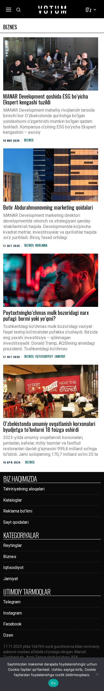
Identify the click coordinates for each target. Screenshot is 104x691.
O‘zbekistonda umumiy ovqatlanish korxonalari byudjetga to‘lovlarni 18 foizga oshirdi (49, 426)
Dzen (8, 635)
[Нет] (97, 674)
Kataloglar (12, 500)
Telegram (12, 601)
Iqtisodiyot (44, 356)
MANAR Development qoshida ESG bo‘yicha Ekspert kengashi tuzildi (45, 99)
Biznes (29, 140)
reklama (41, 245)
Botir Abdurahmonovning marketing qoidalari (48, 207)
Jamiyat (59, 356)
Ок (53, 683)
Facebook (12, 624)
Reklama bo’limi (17, 511)
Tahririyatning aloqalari (24, 488)
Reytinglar (12, 545)
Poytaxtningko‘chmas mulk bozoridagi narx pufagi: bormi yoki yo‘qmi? (46, 315)
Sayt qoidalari (16, 522)
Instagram (12, 613)
